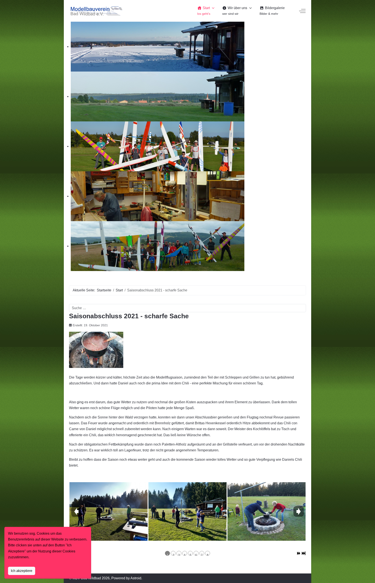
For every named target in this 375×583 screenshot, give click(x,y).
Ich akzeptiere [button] (21, 571)
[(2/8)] (187, 511)
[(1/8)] (108, 511)
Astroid (135, 578)
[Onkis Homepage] (96, 10)
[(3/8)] (266, 511)
